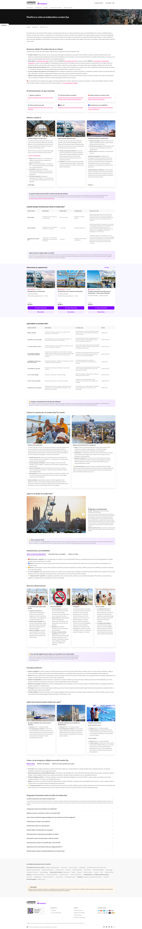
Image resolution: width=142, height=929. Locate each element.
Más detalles (40, 312)
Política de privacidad (79, 912)
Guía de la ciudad (68, 7)
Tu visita (46, 7)
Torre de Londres (73, 867)
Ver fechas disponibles (41, 308)
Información (38, 7)
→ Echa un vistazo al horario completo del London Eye (41, 198)
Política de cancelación (79, 917)
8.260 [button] (62, 289)
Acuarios (96, 872)
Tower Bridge (109, 870)
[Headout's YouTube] (109, 927)
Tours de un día (59, 877)
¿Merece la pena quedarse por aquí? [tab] (63, 764)
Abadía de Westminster (47, 870)
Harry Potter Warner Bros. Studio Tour (96, 867)
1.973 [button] (93, 289)
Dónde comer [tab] (31, 763)
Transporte (106, 877)
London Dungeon (43, 872)
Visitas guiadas (37, 877)
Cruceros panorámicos (51, 874)
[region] (71, 292)
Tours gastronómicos (70, 877)
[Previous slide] (110, 267)
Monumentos (66, 872)
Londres (28, 27)
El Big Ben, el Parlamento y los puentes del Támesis (70, 107)
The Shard (68, 870)
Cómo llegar (31, 185)
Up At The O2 (87, 870)
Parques (79, 872)
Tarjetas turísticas (109, 872)
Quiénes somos (41, 879)
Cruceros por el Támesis (38, 874)
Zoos (101, 872)
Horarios (90, 185)
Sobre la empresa (78, 910)
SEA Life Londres (59, 870)
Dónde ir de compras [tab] (43, 764)
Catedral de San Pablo (32, 872)
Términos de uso (78, 915)
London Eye (35, 27)
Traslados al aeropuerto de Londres (92, 877)
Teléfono (54, 910)
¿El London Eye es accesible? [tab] (57, 554)
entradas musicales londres (52, 867)
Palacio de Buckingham (98, 870)
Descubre (30, 7)
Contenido (3, 25)
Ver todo (107, 267)
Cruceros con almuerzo (76, 874)
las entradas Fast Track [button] (70, 61)
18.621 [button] (32, 289)
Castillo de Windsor (77, 870)
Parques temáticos (87, 872)
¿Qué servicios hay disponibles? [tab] (36, 554)
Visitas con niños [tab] (73, 554)
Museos (73, 872)
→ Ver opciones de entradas (69, 83)
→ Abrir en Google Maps (34, 155)
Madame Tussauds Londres (33, 870)
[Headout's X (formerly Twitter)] (114, 927)
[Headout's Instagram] (106, 927)
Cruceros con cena (63, 874)
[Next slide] (114, 267)
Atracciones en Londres (56, 7)
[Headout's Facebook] (111, 927)
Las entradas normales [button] (42, 61)
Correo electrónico (56, 912)
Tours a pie (29, 877)
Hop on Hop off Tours (48, 877)
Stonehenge (82, 867)
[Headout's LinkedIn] (104, 927)
